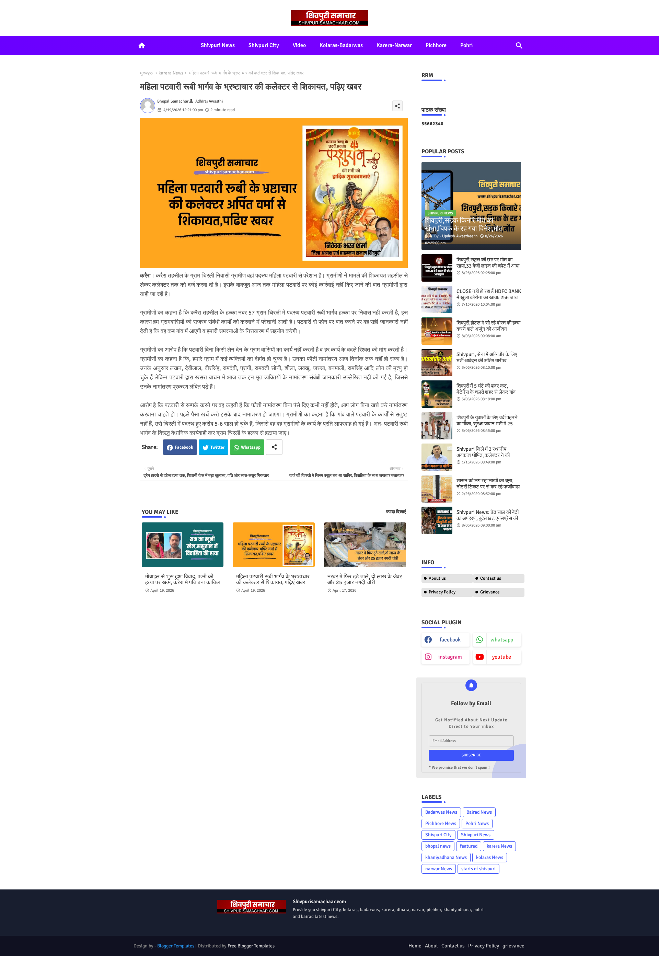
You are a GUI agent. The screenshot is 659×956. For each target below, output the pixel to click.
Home (414, 946)
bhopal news (438, 846)
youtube (501, 656)
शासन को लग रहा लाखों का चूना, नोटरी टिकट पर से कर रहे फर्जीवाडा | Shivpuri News (488, 486)
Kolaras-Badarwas (341, 45)
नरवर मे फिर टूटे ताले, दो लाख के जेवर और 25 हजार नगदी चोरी (364, 580)
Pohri (466, 45)
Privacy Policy (442, 592)
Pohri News (477, 823)
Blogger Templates (175, 946)
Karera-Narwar (394, 45)
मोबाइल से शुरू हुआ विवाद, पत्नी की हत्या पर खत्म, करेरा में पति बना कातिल (182, 580)
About (431, 946)
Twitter (217, 447)
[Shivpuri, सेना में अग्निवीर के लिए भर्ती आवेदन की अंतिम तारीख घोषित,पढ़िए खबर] (436, 362)
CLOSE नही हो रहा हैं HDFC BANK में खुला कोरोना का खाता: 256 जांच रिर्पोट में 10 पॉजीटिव (488, 297)
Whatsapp (251, 447)
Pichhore (436, 45)
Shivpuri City (263, 45)
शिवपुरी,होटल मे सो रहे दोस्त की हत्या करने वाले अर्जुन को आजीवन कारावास (488, 329)
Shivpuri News (218, 45)
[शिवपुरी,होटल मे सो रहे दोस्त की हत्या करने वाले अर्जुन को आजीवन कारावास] (436, 331)
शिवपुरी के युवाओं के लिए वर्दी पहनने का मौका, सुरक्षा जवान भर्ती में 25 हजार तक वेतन (487, 423)
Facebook (184, 447)
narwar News (438, 869)
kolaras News (489, 857)
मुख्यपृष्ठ (146, 73)
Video (299, 45)
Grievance (490, 592)
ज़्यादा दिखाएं (396, 512)
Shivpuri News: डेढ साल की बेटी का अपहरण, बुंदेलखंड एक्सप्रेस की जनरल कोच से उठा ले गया (487, 518)
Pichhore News (440, 823)
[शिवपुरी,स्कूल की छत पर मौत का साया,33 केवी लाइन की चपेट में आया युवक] (436, 268)
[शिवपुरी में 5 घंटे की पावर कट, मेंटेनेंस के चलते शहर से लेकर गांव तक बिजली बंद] (436, 394)
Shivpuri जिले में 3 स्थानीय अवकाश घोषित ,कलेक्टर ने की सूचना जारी (483, 455)
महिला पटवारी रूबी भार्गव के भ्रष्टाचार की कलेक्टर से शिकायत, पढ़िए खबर (273, 580)
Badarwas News (441, 812)
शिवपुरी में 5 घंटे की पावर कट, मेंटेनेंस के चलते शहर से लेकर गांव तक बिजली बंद (486, 392)
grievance (513, 946)
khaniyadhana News (446, 857)
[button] (519, 45)
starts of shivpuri (478, 869)
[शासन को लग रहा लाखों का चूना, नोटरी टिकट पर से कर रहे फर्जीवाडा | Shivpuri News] (436, 489)
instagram (450, 656)
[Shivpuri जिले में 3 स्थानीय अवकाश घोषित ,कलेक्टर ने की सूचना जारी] (436, 457)
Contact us (490, 578)
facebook (450, 639)
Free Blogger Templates (251, 946)
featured (468, 846)
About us (437, 578)
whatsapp (501, 639)
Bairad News (479, 812)
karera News (171, 73)
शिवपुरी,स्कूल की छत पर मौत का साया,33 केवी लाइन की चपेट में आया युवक (487, 266)
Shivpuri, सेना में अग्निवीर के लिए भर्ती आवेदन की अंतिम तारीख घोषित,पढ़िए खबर (486, 360)
